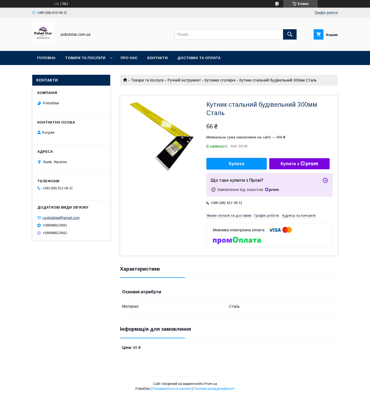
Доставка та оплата (198, 58)
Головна (46, 58)
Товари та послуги (85, 58)
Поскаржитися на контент (171, 389)
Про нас (129, 58)
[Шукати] (290, 34)
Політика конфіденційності (214, 389)
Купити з (290, 163)
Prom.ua (210, 384)
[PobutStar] (43, 44)
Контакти (157, 58)
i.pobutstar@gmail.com (61, 218)
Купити (236, 163)
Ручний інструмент (184, 80)
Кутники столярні (220, 80)
